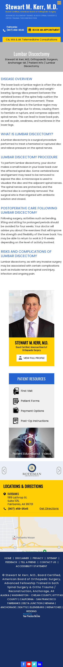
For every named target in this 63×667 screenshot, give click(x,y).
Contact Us (48, 562)
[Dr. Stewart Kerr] (31, 11)
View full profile (34, 358)
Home (8, 558)
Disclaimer (22, 558)
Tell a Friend (28, 562)
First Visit (27, 391)
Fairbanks (13, 494)
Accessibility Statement (31, 566)
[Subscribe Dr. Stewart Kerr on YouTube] (29, 664)
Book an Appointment (46, 30)
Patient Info (36, 62)
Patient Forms (30, 401)
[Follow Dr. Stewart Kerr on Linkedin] (39, 664)
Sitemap (52, 558)
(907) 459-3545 (15, 30)
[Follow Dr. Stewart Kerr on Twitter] (34, 664)
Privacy (38, 558)
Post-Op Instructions (35, 421)
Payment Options (32, 411)
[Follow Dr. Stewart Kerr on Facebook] (23, 664)
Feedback (11, 562)
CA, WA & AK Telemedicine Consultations (31, 39)
